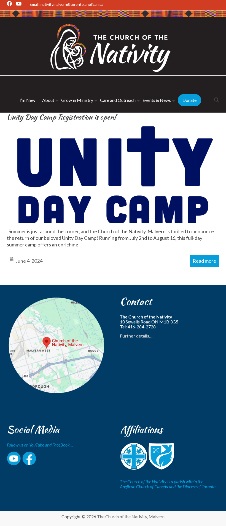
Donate (189, 100)
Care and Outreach (118, 100)
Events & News (156, 100)
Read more (204, 261)
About (48, 100)
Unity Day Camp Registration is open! (61, 117)
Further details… (136, 335)
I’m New (27, 100)
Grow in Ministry (77, 100)
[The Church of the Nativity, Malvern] (113, 15)
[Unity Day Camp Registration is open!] (113, 131)
